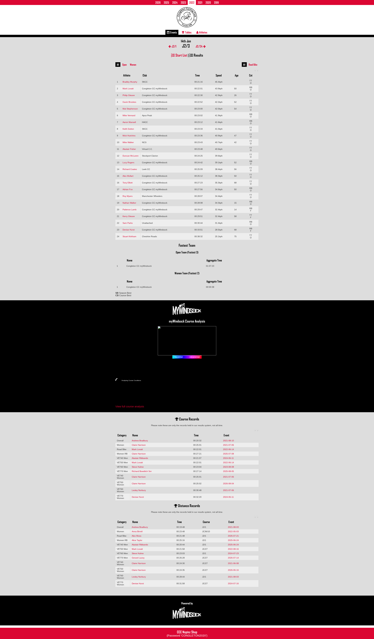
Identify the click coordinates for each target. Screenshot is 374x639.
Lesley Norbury (139, 490)
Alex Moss (136, 536)
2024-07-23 (233, 553)
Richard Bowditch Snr (142, 471)
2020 (208, 2)
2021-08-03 (233, 527)
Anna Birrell (137, 531)
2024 (175, 2)
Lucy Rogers (128, 162)
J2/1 (173, 46)
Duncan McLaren (130, 156)
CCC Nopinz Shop (187, 633)
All (118, 64)
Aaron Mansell (129, 122)
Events (173, 32)
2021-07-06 (228, 445)
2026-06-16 (233, 570)
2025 (166, 2)
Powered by (187, 603)
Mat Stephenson (130, 109)
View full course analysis (129, 406)
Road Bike (253, 64)
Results (198, 55)
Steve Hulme (138, 467)
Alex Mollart (128, 176)
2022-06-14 (228, 449)
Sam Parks (128, 223)
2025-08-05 (228, 471)
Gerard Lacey (138, 558)
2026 (158, 2)
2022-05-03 (233, 531)
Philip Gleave (129, 95)
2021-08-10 (228, 440)
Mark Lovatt (128, 88)
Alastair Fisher (129, 149)
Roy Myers (128, 196)
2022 (191, 2)
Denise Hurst (129, 230)
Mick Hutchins (129, 135)
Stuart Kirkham (129, 236)
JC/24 (199, 46)
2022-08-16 (233, 549)
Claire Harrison (139, 445)
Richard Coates (130, 169)
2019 (216, 2)
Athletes (202, 32)
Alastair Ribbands (140, 458)
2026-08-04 (228, 483)
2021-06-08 (233, 563)
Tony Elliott (128, 182)
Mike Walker (128, 142)
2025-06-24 (233, 540)
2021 (200, 2)
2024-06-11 (228, 458)
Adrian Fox (128, 189)
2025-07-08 (228, 454)
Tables (188, 32)
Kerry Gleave (129, 216)
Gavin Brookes (129, 102)
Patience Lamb (129, 209)
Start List (181, 55)
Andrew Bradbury (140, 440)
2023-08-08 (228, 467)
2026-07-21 (233, 536)
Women (133, 64)
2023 (183, 2)
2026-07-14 (233, 558)
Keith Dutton (128, 129)
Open (124, 64)
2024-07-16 (233, 583)
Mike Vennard (129, 115)
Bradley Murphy (130, 82)
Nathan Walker (129, 203)
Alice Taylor (137, 540)
